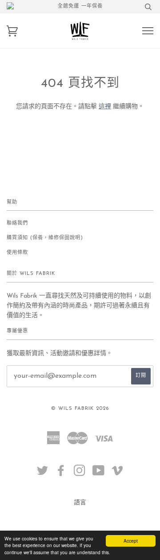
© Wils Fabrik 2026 (80, 408)
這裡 (105, 106)
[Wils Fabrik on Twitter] (42, 473)
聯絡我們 (17, 223)
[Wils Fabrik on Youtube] (98, 473)
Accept (131, 540)
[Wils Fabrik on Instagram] (80, 473)
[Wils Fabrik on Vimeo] (118, 473)
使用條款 (17, 252)
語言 (80, 502)
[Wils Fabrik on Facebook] (61, 473)
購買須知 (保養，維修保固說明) (45, 238)
